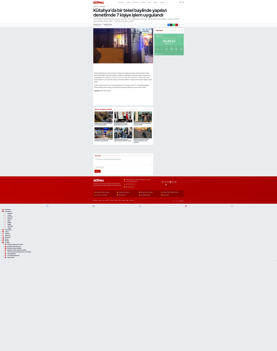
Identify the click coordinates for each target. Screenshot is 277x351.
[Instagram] (168, 182)
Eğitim (156, 2)
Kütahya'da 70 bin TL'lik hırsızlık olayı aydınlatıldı (142, 124)
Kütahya (102, 6)
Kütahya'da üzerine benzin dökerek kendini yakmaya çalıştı (122, 140)
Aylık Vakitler (159, 54)
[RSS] (175, 182)
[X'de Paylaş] (171, 25)
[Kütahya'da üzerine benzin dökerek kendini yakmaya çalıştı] (123, 133)
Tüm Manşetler (122, 195)
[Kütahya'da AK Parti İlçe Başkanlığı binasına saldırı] (123, 117)
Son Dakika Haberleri (145, 195)
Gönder (98, 171)
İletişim (7, 241)
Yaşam (162, 2)
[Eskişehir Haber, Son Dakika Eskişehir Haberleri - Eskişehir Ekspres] (98, 2)
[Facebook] (162, 182)
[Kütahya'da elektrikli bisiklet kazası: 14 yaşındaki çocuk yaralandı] (143, 133)
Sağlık (127, 200)
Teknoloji (131, 200)
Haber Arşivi (166, 195)
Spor (149, 2)
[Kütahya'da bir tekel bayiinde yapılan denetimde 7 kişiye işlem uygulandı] (123, 45)
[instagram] (139, 206)
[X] (165, 182)
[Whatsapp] (173, 182)
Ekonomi (136, 2)
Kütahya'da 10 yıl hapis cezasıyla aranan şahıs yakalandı (103, 124)
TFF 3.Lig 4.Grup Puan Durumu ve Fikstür (19, 252)
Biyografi (7, 237)
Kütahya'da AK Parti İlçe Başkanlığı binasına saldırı (121, 124)
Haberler (96, 6)
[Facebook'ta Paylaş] (168, 25)
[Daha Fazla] (176, 25)
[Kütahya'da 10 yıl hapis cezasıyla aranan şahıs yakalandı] (103, 117)
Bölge (123, 200)
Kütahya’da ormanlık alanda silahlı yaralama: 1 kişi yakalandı (103, 140)
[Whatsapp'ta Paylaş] (174, 25)
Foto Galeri (8, 230)
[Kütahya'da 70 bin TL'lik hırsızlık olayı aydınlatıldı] (143, 117)
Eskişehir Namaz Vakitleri (147, 192)
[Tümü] (182, 30)
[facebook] (47, 206)
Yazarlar (7, 233)
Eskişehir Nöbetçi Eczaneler (102, 192)
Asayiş (128, 2)
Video (7, 231)
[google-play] (169, 185)
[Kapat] (276, 260)
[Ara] (180, 2)
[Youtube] (170, 182)
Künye (7, 239)
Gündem (121, 2)
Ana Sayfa (8, 209)
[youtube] (186, 206)
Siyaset (143, 2)
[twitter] (93, 206)
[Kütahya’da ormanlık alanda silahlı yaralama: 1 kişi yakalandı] (103, 133)
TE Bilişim (181, 201)
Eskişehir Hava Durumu (124, 192)
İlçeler (119, 200)
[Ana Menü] (183, 2)
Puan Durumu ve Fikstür (101, 195)
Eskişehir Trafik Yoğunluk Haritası (170, 192)
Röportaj (7, 235)
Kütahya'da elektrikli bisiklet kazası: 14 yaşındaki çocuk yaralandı (141, 141)
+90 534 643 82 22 (130, 184)
